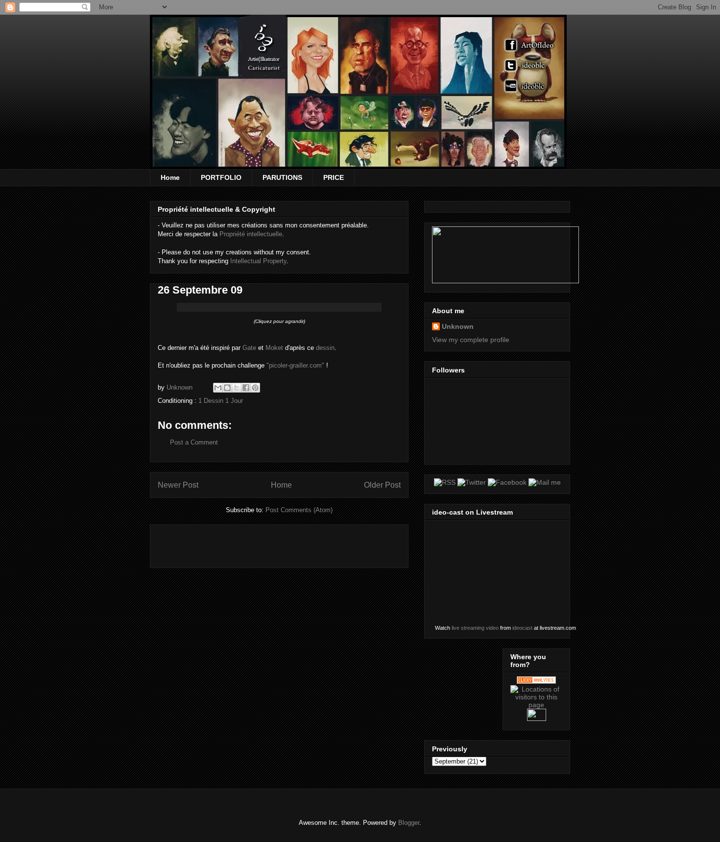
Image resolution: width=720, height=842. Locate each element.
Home (170, 177)
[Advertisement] (272, 543)
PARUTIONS (282, 177)
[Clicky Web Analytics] (536, 681)
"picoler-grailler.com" (295, 365)
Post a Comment (194, 442)
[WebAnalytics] (536, 718)
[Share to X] (236, 388)
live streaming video (475, 628)
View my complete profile (470, 340)
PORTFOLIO (221, 177)
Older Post (382, 485)
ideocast (522, 628)
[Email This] (218, 388)
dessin (325, 347)
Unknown (458, 326)
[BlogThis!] (227, 388)
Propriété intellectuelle (250, 234)
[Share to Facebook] (246, 388)
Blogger (408, 822)
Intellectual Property (258, 261)
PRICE (333, 177)
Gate (249, 347)
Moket (274, 347)
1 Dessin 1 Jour (220, 400)
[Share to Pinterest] (255, 388)
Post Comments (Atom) (299, 510)
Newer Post (178, 485)
